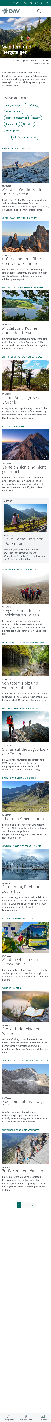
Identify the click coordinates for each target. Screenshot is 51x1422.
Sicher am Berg (13, 111)
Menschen (28, 124)
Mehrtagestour (13, 130)
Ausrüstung (32, 105)
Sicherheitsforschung (16, 118)
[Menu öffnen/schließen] (47, 11)
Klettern (36, 118)
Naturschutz (12, 124)
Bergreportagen (14, 105)
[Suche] (39, 11)
